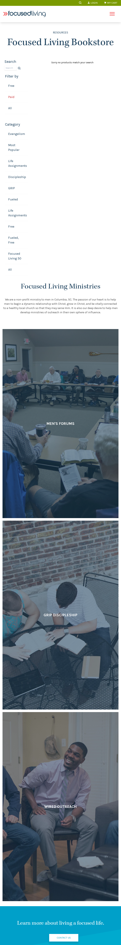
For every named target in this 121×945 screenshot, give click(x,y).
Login (94, 2)
